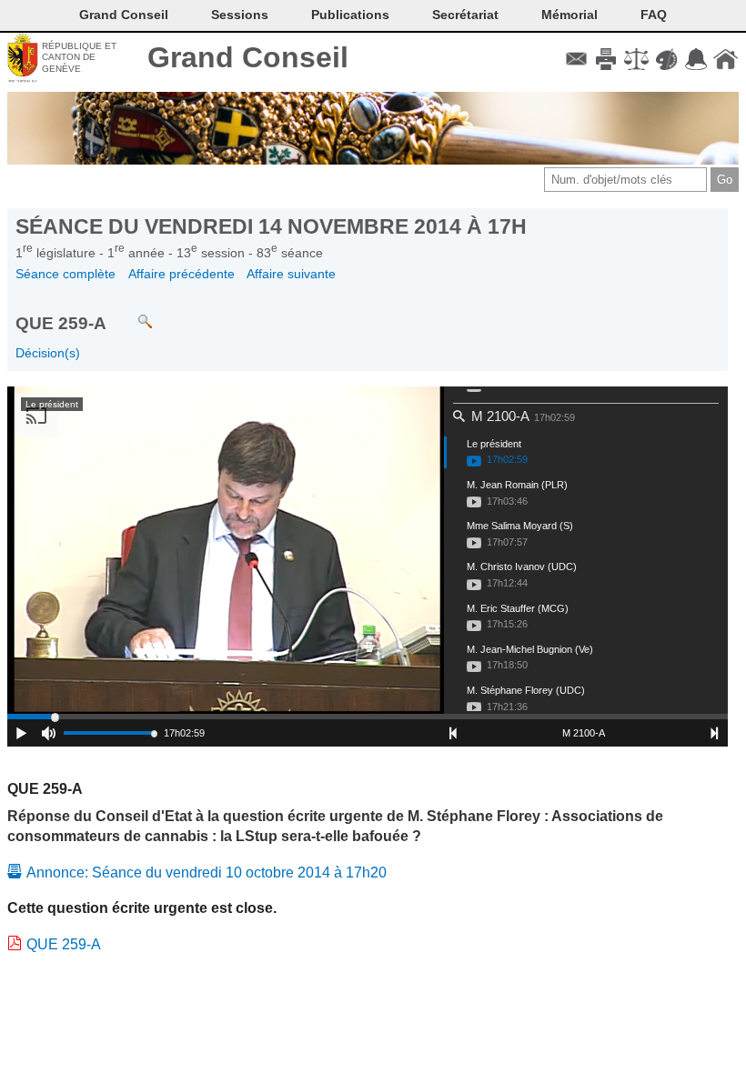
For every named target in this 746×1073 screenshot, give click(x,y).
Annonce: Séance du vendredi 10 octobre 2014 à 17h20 (206, 872)
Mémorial (569, 14)
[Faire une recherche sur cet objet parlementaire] (131, 313)
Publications (350, 14)
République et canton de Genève (79, 57)
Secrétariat (465, 14)
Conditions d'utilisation (636, 59)
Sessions (239, 14)
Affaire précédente (181, 273)
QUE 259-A (63, 944)
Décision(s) (47, 353)
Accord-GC (695, 59)
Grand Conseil (247, 57)
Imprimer (606, 59)
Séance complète (65, 273)
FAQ (653, 14)
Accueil (725, 59)
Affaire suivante (291, 273)
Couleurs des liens (666, 59)
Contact (576, 59)
